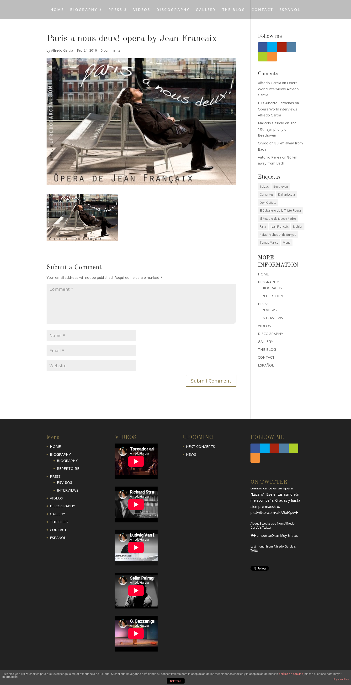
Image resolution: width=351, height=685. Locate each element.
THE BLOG (233, 10)
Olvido (263, 143)
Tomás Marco (269, 243)
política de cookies (291, 674)
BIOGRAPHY (271, 287)
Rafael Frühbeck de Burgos (278, 235)
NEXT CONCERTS (200, 446)
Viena (287, 243)
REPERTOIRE (272, 295)
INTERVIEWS (272, 317)
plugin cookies (341, 679)
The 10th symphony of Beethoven (277, 129)
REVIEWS (269, 309)
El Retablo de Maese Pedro (278, 219)
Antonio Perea (269, 157)
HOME (57, 10)
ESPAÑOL (289, 10)
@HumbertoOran (264, 491)
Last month (258, 502)
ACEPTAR (175, 681)
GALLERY (206, 10)
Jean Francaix (279, 227)
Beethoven (280, 187)
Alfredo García (62, 50)
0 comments (110, 50)
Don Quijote (268, 203)
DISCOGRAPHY (173, 10)
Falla (263, 227)
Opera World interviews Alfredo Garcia (278, 88)
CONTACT (262, 10)
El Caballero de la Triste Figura (280, 210)
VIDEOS (141, 10)
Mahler (298, 227)
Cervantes (266, 194)
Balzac (264, 187)
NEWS (191, 454)
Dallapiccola (286, 194)
